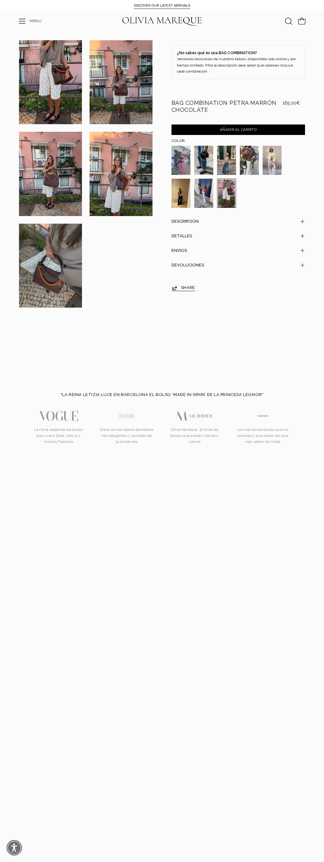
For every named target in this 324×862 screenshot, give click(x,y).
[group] (162, 5)
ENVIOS (179, 250)
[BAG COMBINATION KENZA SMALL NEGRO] (203, 160)
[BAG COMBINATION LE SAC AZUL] (226, 160)
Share (188, 287)
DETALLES (181, 235)
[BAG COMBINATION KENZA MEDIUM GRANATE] (180, 160)
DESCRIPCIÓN (185, 221)
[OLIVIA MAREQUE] (162, 21)
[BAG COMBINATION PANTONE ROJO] (203, 193)
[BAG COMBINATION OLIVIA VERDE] (249, 160)
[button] (288, 21)
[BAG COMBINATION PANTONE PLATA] (180, 193)
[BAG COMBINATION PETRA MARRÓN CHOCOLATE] (226, 193)
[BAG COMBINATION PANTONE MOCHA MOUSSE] (272, 160)
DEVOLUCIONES (187, 265)
